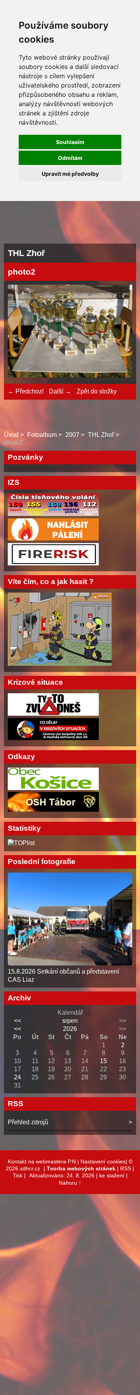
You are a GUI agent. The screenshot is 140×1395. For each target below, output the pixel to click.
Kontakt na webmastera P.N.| (44, 1161)
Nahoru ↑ (70, 1183)
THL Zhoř (101, 434)
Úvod (11, 434)
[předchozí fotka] (20, 332)
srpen (70, 1020)
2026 (70, 1029)
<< (17, 1020)
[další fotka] (119, 332)
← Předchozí (26, 391)
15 (103, 1061)
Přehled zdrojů (28, 1122)
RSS (125, 1168)
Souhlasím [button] (70, 142)
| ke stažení (111, 1175)
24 (17, 1077)
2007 (72, 434)
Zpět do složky (97, 391)
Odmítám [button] (70, 158)
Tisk (18, 1175)
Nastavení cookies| (104, 1161)
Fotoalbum (42, 434)
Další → (60, 391)
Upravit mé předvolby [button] (70, 173)
